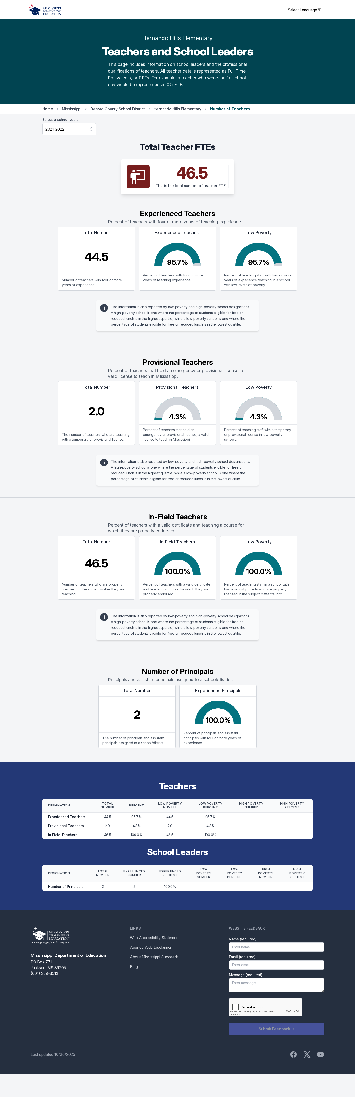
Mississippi (72, 108)
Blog (134, 966)
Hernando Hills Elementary (177, 108)
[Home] (45, 9)
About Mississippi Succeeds (154, 957)
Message (245, 975)
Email (242, 957)
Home (47, 108)
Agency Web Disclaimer (150, 947)
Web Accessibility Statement (155, 937)
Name (242, 939)
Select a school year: (60, 120)
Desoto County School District (117, 108)
